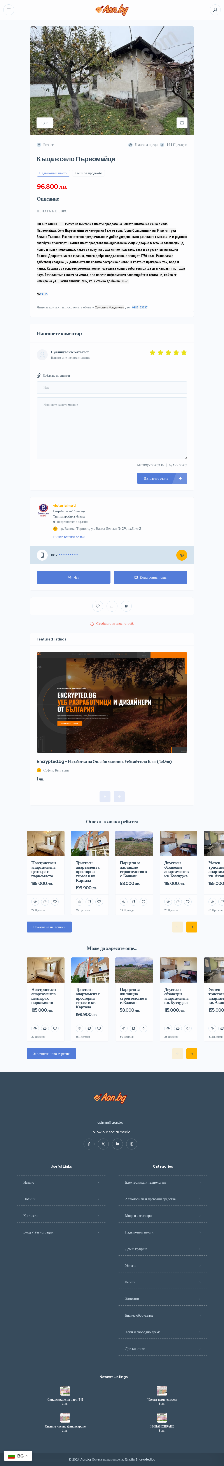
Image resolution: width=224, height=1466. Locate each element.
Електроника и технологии (145, 1182)
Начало (28, 1182)
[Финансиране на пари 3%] (65, 1391)
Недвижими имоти (139, 1232)
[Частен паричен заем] (162, 1391)
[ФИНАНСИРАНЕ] (162, 1418)
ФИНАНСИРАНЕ (162, 1426)
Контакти (30, 1215)
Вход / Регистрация (38, 1232)
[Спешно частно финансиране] (65, 1418)
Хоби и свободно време (142, 1332)
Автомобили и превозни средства (150, 1199)
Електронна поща (153, 577)
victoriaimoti (64, 505)
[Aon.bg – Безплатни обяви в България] (112, 10)
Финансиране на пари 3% (65, 1399)
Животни (132, 1298)
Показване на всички (49, 927)
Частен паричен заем (162, 1399)
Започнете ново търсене (51, 1053)
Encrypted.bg (145, 1459)
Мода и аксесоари (138, 1215)
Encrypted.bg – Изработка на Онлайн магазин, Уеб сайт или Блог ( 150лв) (104, 761)
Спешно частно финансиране (65, 1426)
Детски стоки (135, 1348)
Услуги (130, 1265)
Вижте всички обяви (69, 537)
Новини (29, 1199)
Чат (76, 577)
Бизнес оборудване (139, 1315)
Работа (130, 1282)
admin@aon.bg (110, 1122)
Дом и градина (136, 1249)
